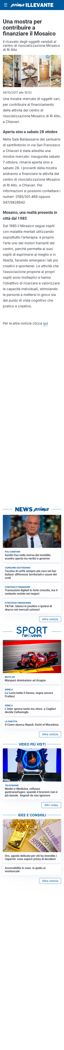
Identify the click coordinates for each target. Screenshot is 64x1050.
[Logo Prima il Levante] (32, 5)
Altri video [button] (51, 805)
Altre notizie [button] (50, 619)
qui (45, 323)
